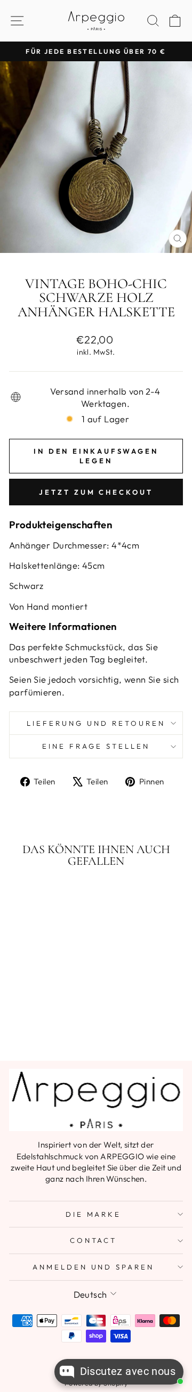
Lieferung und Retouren (96, 723)
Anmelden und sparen (94, 1267)
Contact (93, 1240)
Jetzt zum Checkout (96, 492)
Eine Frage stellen (96, 746)
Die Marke (94, 1214)
